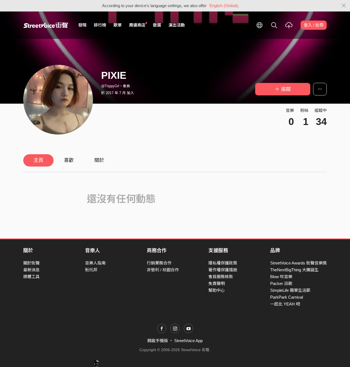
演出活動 (176, 25)
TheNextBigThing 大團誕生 (294, 269)
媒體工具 (31, 276)
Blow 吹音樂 (281, 276)
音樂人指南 (95, 263)
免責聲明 (216, 283)
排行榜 (100, 25)
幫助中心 (216, 290)
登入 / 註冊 (313, 25)
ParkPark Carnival (286, 297)
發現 (82, 25)
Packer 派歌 (281, 283)
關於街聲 (31, 263)
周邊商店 (137, 25)
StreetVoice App (188, 340)
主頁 (38, 160)
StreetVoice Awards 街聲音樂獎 (298, 263)
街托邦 (91, 269)
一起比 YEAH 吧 (285, 304)
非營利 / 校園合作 (163, 269)
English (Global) (223, 5)
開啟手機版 (157, 340)
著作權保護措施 (222, 269)
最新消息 (31, 269)
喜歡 (69, 160)
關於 (99, 160)
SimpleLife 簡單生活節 (290, 290)
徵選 (157, 25)
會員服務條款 (220, 276)
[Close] (344, 5)
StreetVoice (45, 25)
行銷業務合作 (159, 263)
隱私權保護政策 (222, 263)
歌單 (117, 25)
